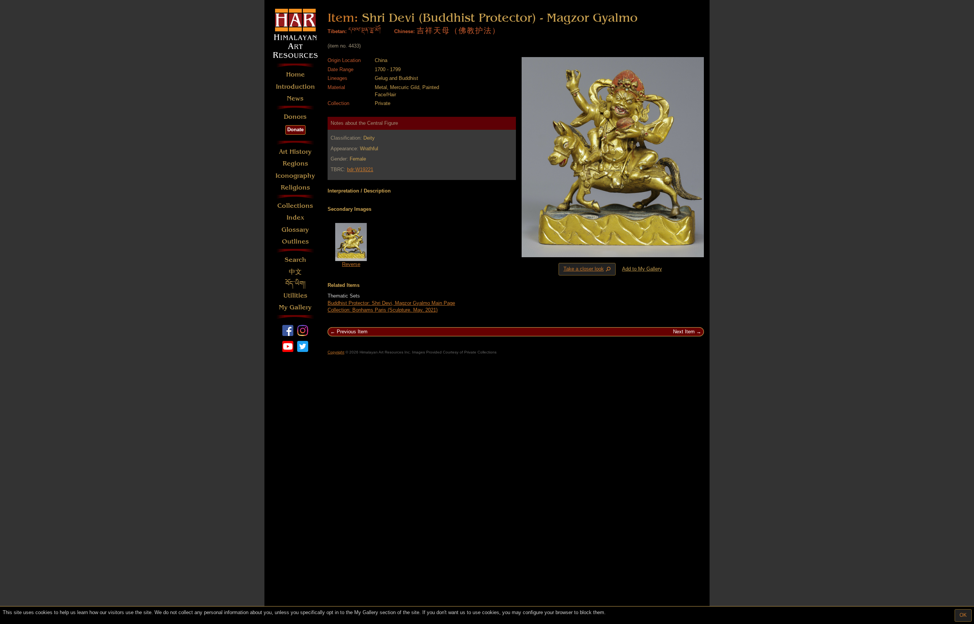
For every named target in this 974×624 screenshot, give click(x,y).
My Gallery (295, 307)
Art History (295, 151)
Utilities (295, 295)
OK (963, 615)
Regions (295, 163)
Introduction (295, 86)
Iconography (295, 175)
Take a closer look (587, 269)
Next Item (684, 331)
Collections (295, 205)
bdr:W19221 (360, 169)
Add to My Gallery (642, 269)
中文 (295, 271)
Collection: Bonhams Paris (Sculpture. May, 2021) (383, 310)
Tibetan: (337, 31)
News (295, 98)
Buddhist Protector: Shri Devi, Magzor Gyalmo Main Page (391, 303)
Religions (295, 187)
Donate (295, 129)
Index (295, 217)
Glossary (295, 229)
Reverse (351, 264)
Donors (295, 116)
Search (295, 259)
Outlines (295, 241)
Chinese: (404, 31)
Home (295, 74)
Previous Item (352, 331)
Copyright (336, 352)
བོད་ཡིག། (295, 283)
